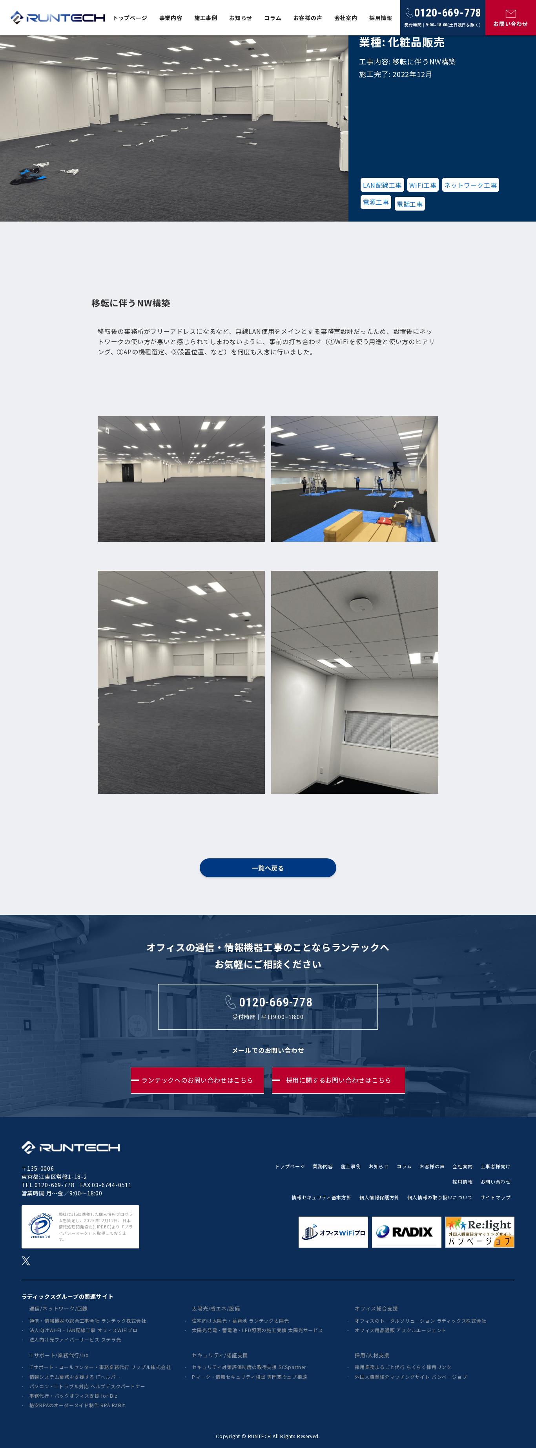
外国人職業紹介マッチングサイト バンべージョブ (411, 1376)
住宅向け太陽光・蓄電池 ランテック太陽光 (240, 1320)
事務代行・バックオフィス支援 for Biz (73, 1395)
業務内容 (323, 1166)
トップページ (130, 18)
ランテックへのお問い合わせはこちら (197, 1080)
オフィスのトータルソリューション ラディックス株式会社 (421, 1320)
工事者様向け (496, 1166)
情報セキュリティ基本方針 (322, 1197)
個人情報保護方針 (379, 1197)
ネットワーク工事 (470, 185)
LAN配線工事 (382, 185)
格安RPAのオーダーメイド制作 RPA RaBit (77, 1405)
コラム (272, 18)
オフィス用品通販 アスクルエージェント (401, 1330)
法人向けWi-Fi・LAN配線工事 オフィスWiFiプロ (83, 1330)
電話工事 (410, 204)
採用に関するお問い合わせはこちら (339, 1080)
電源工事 (376, 202)
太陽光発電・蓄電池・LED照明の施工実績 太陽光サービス (257, 1330)
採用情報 (380, 18)
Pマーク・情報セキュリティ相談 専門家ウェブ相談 (249, 1376)
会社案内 (345, 18)
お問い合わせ (496, 1181)
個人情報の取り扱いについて (439, 1197)
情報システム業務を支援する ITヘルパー (75, 1376)
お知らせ (240, 18)
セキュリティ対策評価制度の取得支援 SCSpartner (249, 1367)
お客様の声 (308, 18)
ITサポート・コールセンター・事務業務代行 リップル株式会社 (100, 1367)
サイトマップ (496, 1197)
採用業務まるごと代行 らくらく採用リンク (403, 1367)
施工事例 (205, 18)
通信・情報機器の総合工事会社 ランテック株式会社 (87, 1320)
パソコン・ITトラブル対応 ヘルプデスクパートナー (87, 1386)
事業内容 (170, 18)
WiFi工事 (423, 185)
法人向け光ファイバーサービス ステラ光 (75, 1339)
